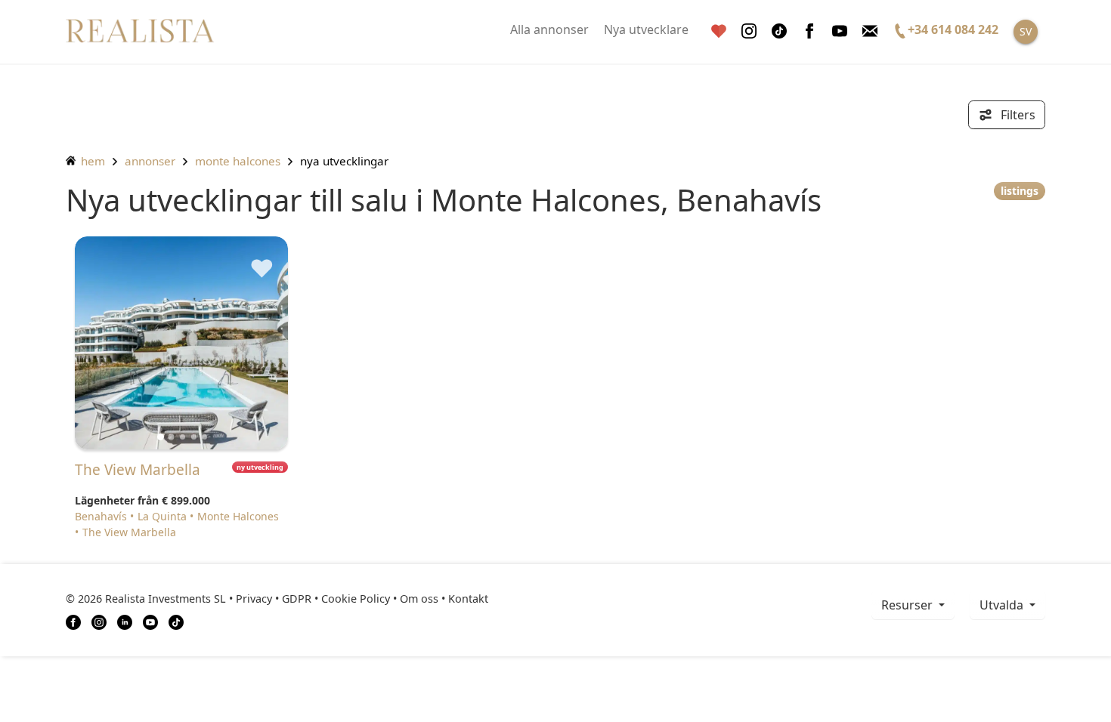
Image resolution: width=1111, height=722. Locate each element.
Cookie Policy (355, 598)
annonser (150, 160)
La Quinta (162, 516)
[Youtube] (839, 31)
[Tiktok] (779, 31)
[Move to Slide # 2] (182, 437)
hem (91, 160)
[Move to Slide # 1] (172, 437)
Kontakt (468, 598)
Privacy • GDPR (273, 598)
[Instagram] (749, 31)
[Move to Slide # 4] (204, 437)
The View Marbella (129, 532)
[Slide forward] (251, 343)
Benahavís (101, 516)
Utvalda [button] (1002, 605)
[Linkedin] (124, 621)
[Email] (869, 31)
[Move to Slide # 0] (160, 437)
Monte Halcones (237, 160)
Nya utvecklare (646, 29)
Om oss (419, 598)
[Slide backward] (111, 343)
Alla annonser (549, 29)
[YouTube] (150, 621)
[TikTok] (176, 621)
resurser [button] (908, 605)
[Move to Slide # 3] (194, 437)
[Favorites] (718, 31)
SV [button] (1026, 31)
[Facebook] (809, 31)
